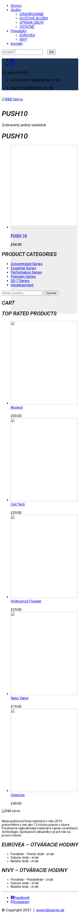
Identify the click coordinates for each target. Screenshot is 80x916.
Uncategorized (22, 285)
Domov (16, 6)
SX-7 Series (20, 281)
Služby (16, 10)
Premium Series (23, 276)
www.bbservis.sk (50, 910)
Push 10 (19, 235)
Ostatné (27, 27)
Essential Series (23, 268)
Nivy (23, 39)
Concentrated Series (26, 264)
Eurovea (27, 35)
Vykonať (51, 293)
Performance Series (26, 272)
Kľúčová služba (34, 18)
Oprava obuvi (32, 22)
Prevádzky (18, 31)
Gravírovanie (32, 14)
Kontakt (17, 44)
